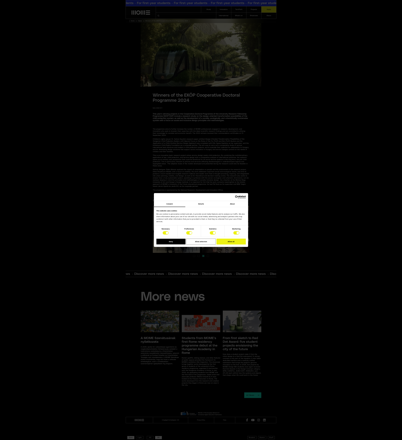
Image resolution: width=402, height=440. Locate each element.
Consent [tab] (169, 204)
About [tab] (232, 204)
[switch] (189, 233)
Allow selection (201, 241)
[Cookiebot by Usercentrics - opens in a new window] (236, 197)
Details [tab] (201, 204)
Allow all (231, 241)
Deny (171, 241)
